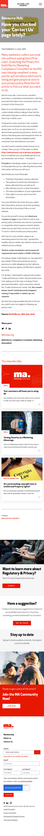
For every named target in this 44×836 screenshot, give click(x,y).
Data (5, 386)
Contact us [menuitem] (8, 742)
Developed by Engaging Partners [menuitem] (14, 816)
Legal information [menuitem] (9, 809)
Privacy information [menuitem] (10, 813)
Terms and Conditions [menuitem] (11, 820)
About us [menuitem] (7, 738)
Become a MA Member (23, 4)
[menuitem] (4, 803)
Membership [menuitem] (9, 735)
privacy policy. (27, 781)
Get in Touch (22, 623)
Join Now (11, 706)
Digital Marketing (11, 478)
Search (11, 586)
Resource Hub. (12, 18)
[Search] (37, 752)
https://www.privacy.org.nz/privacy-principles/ (21, 152)
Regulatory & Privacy (10, 518)
